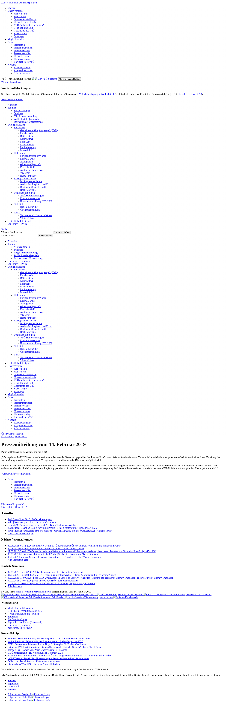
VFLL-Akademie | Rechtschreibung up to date (46, 572)
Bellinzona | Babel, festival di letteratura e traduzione (34, 661)
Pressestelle (19, 44)
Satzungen (19, 36)
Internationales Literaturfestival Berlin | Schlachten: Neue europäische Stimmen (53, 554)
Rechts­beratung (28, 147)
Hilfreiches (19, 153)
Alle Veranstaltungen (18, 559)
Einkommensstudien (30, 198)
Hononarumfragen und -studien (23, 613)
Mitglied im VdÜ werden (20, 608)
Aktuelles (12, 104)
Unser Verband (15, 10)
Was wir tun (20, 16)
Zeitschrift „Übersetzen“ (20, 628)
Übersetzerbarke (22, 56)
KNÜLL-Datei (27, 158)
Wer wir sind (20, 13)
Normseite (25, 141)
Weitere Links (27, 218)
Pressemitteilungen (23, 47)
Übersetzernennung (30, 209)
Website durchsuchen (11, 232)
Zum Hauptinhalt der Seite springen (19, 2)
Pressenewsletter (22, 50)
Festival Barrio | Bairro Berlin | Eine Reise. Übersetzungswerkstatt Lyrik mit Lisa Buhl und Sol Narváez (59, 655)
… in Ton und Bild (23, 27)
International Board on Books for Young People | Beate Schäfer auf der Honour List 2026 (52, 528)
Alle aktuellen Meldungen (20, 533)
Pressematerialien (22, 53)
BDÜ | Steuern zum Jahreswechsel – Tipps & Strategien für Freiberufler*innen (62, 575)
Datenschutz (14, 686)
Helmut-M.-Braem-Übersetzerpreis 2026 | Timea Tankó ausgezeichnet (42, 525)
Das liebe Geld (27, 167)
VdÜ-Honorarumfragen (32, 195)
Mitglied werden (16, 39)
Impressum (13, 683)
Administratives (22, 73)
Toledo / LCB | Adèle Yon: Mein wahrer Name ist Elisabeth (37, 650)
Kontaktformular (22, 67)
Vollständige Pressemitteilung (15, 473)
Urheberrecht (26, 133)
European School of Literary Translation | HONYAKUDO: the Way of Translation (54, 557)
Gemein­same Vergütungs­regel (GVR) (39, 130)
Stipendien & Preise (17, 224)
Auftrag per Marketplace (32, 170)
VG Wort (25, 173)
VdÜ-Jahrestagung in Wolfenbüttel (96, 94)
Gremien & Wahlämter (25, 19)
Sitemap (12, 689)
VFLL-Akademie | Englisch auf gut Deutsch (51, 583)
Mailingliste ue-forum (31, 181)
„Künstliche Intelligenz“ (20, 221)
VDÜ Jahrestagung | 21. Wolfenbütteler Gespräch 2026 (35, 652)
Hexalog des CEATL (30, 207)
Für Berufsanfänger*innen (33, 156)
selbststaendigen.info (30, 164)
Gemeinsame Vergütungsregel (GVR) (26, 611)
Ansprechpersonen (23, 70)
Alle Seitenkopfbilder (12, 99)
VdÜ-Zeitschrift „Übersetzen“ (29, 25)
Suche (4, 235)
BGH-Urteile (26, 136)
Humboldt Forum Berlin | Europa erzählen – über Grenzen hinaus (46, 548)
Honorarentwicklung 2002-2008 (36, 201)
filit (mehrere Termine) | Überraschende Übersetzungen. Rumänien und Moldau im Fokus (64, 545)
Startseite (12, 8)
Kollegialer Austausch (25, 178)
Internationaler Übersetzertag (28, 121)
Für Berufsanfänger (17, 619)
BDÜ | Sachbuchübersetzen (43, 580)
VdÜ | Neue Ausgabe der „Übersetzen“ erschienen (33, 522)
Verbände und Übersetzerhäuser (36, 215)
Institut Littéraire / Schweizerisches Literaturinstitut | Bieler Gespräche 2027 (45, 641)
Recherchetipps (28, 190)
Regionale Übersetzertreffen (34, 187)
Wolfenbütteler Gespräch (26, 119)
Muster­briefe (26, 150)
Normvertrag (26, 138)
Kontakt (12, 64)
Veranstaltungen (22, 110)
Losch (182, 94)
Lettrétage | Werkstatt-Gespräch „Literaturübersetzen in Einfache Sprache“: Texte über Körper (54, 647)
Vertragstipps (26, 161)
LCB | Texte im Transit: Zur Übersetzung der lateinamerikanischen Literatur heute (48, 658)
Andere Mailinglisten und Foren (36, 184)
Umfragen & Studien (24, 192)
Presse (11, 42)
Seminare (18, 113)
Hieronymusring (22, 59)
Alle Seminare (15, 586)
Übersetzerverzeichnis (19, 625)
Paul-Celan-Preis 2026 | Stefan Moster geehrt (30, 519)
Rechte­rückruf (27, 144)
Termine (12, 107)
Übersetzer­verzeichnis (25, 22)
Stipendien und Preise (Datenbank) (25, 622)
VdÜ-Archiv (20, 33)
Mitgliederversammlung (26, 116)
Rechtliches (19, 127)
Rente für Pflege (28, 175)
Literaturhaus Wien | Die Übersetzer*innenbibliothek (34, 664)
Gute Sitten (19, 204)
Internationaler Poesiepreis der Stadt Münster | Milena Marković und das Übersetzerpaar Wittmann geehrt (60, 530)
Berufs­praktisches (16, 124)
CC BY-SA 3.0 (194, 94)
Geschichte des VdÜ (24, 30)
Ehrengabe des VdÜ (24, 61)
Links (17, 212)
